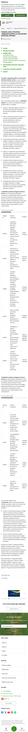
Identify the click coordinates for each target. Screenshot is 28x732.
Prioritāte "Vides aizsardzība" (10, 56)
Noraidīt (7, 15)
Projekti (4, 651)
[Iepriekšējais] (3, 593)
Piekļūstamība (5, 669)
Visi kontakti (9, 703)
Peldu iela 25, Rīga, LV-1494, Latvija (12, 696)
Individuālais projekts (8, 55)
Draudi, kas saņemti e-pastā (9, 678)
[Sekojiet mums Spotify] (15, 712)
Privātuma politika (6, 665)
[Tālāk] (25, 593)
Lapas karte (5, 673)
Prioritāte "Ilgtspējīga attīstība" (10, 58)
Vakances (4, 642)
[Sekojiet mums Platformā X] (5, 712)
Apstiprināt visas (21, 15)
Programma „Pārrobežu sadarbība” (12, 69)
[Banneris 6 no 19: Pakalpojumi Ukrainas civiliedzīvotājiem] (14, 593)
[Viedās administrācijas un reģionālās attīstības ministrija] (13, 23)
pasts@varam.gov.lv (8, 693)
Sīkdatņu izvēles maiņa (7, 682)
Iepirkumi (4, 647)
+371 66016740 (7, 691)
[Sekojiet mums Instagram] (12, 712)
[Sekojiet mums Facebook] (2, 712)
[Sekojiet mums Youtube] (9, 712)
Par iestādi (4, 655)
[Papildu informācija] (8, 698)
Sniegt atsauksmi (14, 609)
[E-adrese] (4, 699)
